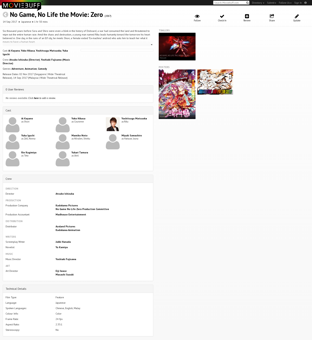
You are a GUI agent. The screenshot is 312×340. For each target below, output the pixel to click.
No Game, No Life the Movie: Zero (56, 14)
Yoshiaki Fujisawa (66, 259)
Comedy (42, 68)
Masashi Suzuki (65, 274)
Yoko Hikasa (28, 50)
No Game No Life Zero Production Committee (82, 209)
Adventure (18, 68)
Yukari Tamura (80, 152)
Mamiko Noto (79, 135)
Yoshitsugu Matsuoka (48, 50)
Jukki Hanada (63, 241)
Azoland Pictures (65, 226)
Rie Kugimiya (28, 152)
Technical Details (16, 288)
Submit (270, 2)
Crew (9, 178)
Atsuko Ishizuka (65, 193)
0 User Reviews (15, 89)
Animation (31, 68)
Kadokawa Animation (68, 230)
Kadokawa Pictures (67, 205)
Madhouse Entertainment (71, 214)
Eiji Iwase (61, 271)
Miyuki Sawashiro (132, 135)
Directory (257, 2)
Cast (8, 110)
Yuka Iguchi (27, 135)
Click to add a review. (42, 98)
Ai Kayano (14, 50)
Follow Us (284, 2)
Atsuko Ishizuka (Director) (24, 59)
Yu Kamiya (62, 247)
